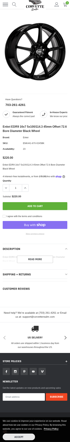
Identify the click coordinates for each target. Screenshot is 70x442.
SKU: (5, 143)
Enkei (26, 137)
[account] (57, 4)
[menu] (5, 4)
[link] (6, 371)
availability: (9, 149)
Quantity (7, 180)
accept (18, 437)
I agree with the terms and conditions (24, 216)
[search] (14, 4)
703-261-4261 (15, 105)
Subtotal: (7, 196)
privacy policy (51, 428)
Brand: (6, 137)
